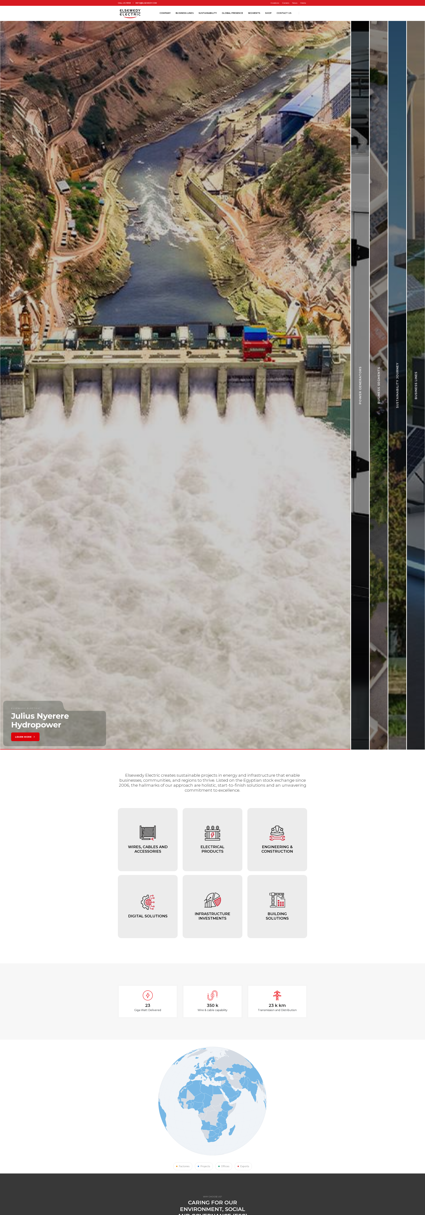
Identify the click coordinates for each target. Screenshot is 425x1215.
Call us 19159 (124, 3)
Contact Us (284, 13)
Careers (285, 3)
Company (165, 13)
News (294, 3)
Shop (268, 13)
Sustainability (208, 13)
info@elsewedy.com (146, 3)
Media (303, 3)
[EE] (130, 13)
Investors (275, 3)
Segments (254, 13)
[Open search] (304, 13)
